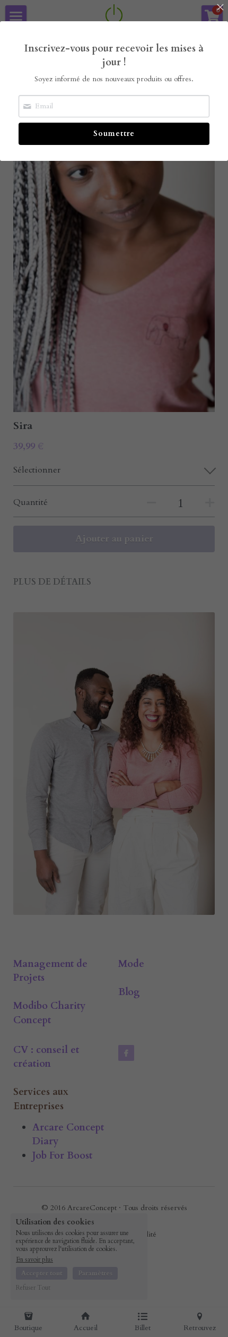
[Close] (220, 8)
